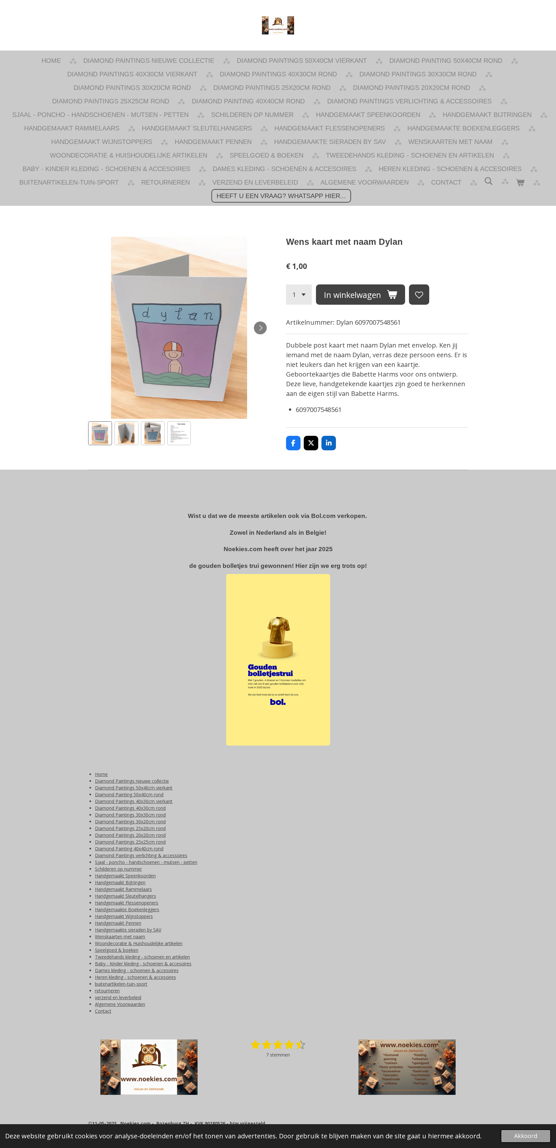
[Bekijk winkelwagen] (520, 182)
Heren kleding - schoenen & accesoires (135, 977)
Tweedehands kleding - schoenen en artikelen (142, 957)
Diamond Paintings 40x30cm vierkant (133, 801)
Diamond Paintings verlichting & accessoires (141, 855)
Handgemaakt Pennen (118, 923)
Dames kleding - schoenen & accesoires (137, 970)
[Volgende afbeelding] (260, 327)
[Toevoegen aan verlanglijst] (419, 294)
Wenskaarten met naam (120, 936)
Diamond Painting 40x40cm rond (129, 849)
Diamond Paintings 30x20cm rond (130, 821)
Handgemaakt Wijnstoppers (124, 916)
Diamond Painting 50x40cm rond (129, 794)
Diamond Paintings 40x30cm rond (130, 808)
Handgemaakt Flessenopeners (126, 903)
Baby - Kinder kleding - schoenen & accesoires (143, 964)
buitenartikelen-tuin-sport (121, 984)
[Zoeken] (488, 181)
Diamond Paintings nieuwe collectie (132, 781)
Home (101, 774)
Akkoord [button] (525, 1136)
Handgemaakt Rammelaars (123, 889)
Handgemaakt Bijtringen (120, 882)
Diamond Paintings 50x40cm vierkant (133, 788)
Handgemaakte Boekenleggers (127, 909)
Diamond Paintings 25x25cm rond (130, 842)
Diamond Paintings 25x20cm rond (130, 828)
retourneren (107, 991)
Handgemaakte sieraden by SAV (128, 930)
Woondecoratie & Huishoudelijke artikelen (138, 943)
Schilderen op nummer (118, 869)
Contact (103, 1011)
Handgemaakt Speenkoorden (125, 876)
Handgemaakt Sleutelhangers (125, 896)
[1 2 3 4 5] (299, 294)
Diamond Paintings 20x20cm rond (130, 835)
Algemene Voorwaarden (120, 1004)
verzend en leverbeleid (118, 997)
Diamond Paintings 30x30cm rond (130, 815)
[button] (100, 433)
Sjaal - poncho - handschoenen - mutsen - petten (146, 862)
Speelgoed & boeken (116, 950)
